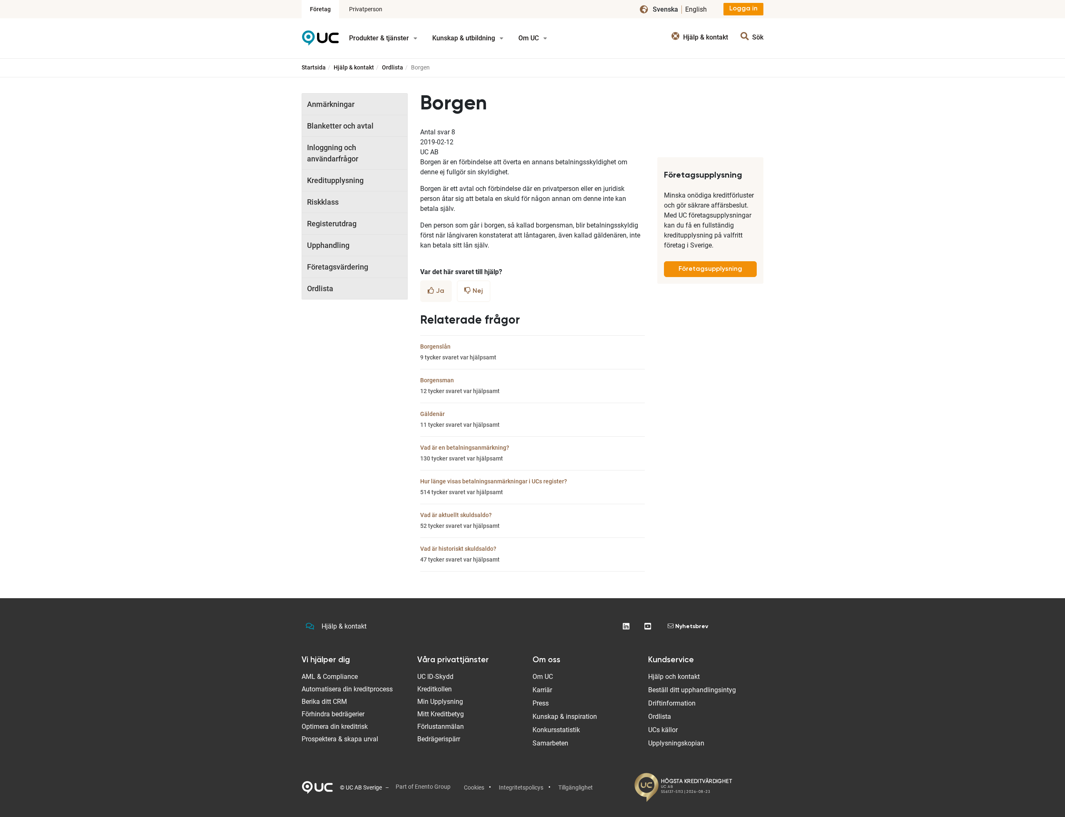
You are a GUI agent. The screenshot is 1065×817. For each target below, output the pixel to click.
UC (320, 41)
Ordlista (392, 67)
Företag (320, 9)
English (696, 9)
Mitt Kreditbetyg (440, 714)
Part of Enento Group (423, 786)
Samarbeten (550, 743)
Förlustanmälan (440, 726)
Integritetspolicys (521, 787)
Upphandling (328, 245)
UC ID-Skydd (435, 677)
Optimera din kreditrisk (335, 726)
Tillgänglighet (575, 787)
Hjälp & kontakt (354, 67)
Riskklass (323, 202)
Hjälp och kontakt (674, 677)
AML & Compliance (330, 677)
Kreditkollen (434, 689)
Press (540, 703)
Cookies (474, 787)
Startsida (314, 67)
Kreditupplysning (335, 180)
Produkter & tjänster (380, 38)
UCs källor (663, 730)
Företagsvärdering (337, 266)
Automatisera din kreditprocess (347, 689)
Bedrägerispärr (438, 739)
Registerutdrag (332, 223)
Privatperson (365, 9)
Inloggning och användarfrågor (332, 153)
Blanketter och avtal (340, 125)
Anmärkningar (330, 104)
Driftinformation (672, 703)
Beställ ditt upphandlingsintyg (692, 690)
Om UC (529, 38)
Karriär (542, 690)
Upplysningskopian (676, 743)
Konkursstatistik (556, 730)
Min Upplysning (440, 702)
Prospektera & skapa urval (340, 739)
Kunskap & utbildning (464, 38)
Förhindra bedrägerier (333, 714)
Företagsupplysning (710, 269)
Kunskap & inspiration (564, 716)
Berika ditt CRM (324, 702)
